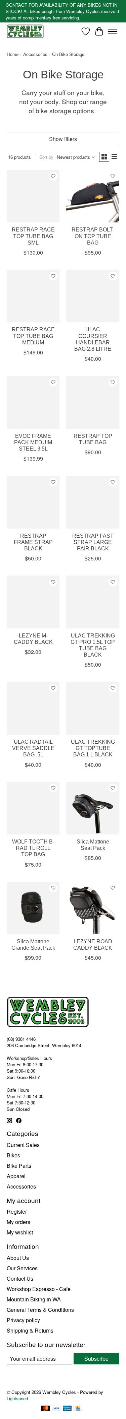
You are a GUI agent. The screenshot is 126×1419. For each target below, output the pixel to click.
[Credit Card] (78, 1409)
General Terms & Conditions (40, 1309)
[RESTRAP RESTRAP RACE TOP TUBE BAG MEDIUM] (33, 296)
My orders (18, 1222)
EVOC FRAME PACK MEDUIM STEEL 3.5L (33, 442)
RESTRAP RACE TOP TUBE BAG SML (33, 236)
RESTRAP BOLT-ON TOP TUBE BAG (93, 236)
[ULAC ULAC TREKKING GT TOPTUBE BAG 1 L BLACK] (92, 708)
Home (12, 54)
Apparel (16, 1176)
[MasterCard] (45, 1409)
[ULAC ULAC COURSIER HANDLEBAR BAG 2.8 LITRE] (92, 296)
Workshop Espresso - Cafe (39, 1289)
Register (17, 1211)
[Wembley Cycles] (25, 31)
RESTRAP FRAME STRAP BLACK (33, 542)
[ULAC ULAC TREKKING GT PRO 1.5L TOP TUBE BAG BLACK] (92, 602)
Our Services (22, 1268)
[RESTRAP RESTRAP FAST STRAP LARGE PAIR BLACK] (92, 502)
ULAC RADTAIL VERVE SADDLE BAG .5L (33, 748)
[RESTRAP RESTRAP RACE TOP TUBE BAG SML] (33, 196)
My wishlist (20, 1232)
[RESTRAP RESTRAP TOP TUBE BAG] (92, 402)
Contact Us (20, 1278)
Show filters (63, 139)
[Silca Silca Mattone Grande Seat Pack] (33, 908)
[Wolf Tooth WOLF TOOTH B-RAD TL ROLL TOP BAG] (33, 808)
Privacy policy (23, 1320)
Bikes (13, 1155)
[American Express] (67, 1409)
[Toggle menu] (112, 31)
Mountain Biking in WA (34, 1299)
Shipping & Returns (30, 1330)
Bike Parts (19, 1165)
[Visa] (56, 1409)
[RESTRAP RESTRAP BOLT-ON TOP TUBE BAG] (92, 196)
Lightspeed (17, 1398)
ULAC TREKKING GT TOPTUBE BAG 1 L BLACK (93, 748)
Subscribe (96, 1358)
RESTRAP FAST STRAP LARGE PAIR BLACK (93, 542)
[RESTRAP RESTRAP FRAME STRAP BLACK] (33, 502)
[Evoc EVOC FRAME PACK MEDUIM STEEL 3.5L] (33, 402)
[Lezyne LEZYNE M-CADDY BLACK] (33, 602)
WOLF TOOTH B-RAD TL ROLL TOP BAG (33, 848)
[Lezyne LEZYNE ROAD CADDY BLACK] (92, 908)
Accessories (35, 54)
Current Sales (23, 1145)
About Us (18, 1258)
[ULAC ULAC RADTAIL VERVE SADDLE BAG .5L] (33, 708)
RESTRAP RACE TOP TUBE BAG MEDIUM (33, 336)
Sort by (46, 157)
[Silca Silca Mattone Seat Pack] (92, 808)
